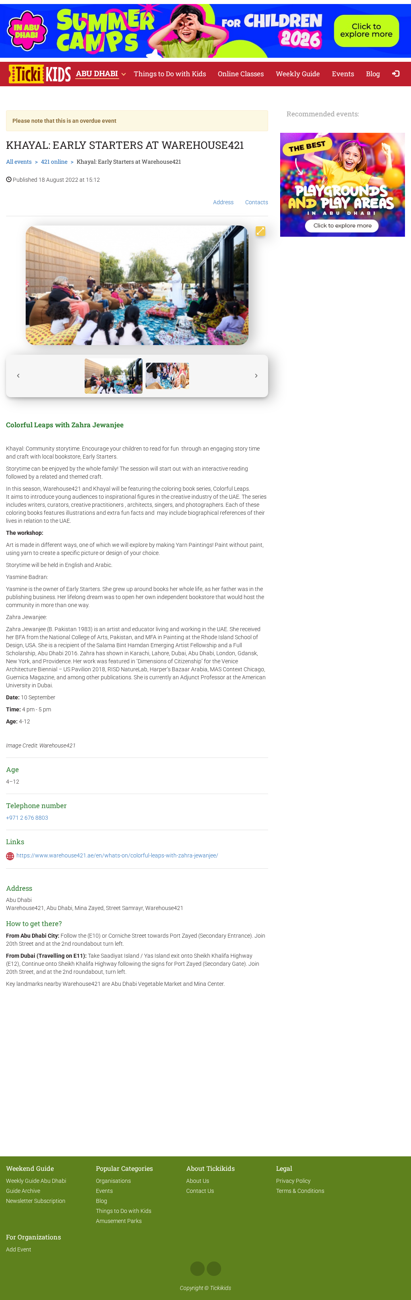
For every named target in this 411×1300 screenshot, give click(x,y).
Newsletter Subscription (35, 1201)
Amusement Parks (119, 1221)
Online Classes (241, 73)
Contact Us (200, 1191)
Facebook (197, 1268)
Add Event (18, 1249)
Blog (373, 73)
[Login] (397, 74)
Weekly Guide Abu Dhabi (36, 1181)
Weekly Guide (298, 73)
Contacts (256, 202)
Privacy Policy (293, 1181)
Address (223, 202)
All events (19, 161)
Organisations (113, 1181)
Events (343, 73)
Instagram (214, 1268)
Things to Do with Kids (170, 73)
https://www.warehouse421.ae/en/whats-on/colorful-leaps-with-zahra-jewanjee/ (117, 855)
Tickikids (220, 1288)
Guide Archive (23, 1191)
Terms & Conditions (300, 1191)
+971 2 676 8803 (27, 818)
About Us (197, 1181)
